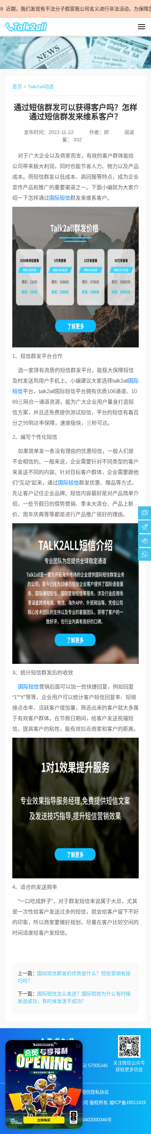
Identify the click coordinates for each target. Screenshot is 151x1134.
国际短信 (59, 198)
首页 (17, 86)
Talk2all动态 (41, 86)
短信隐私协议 (95, 1092)
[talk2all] (26, 26)
